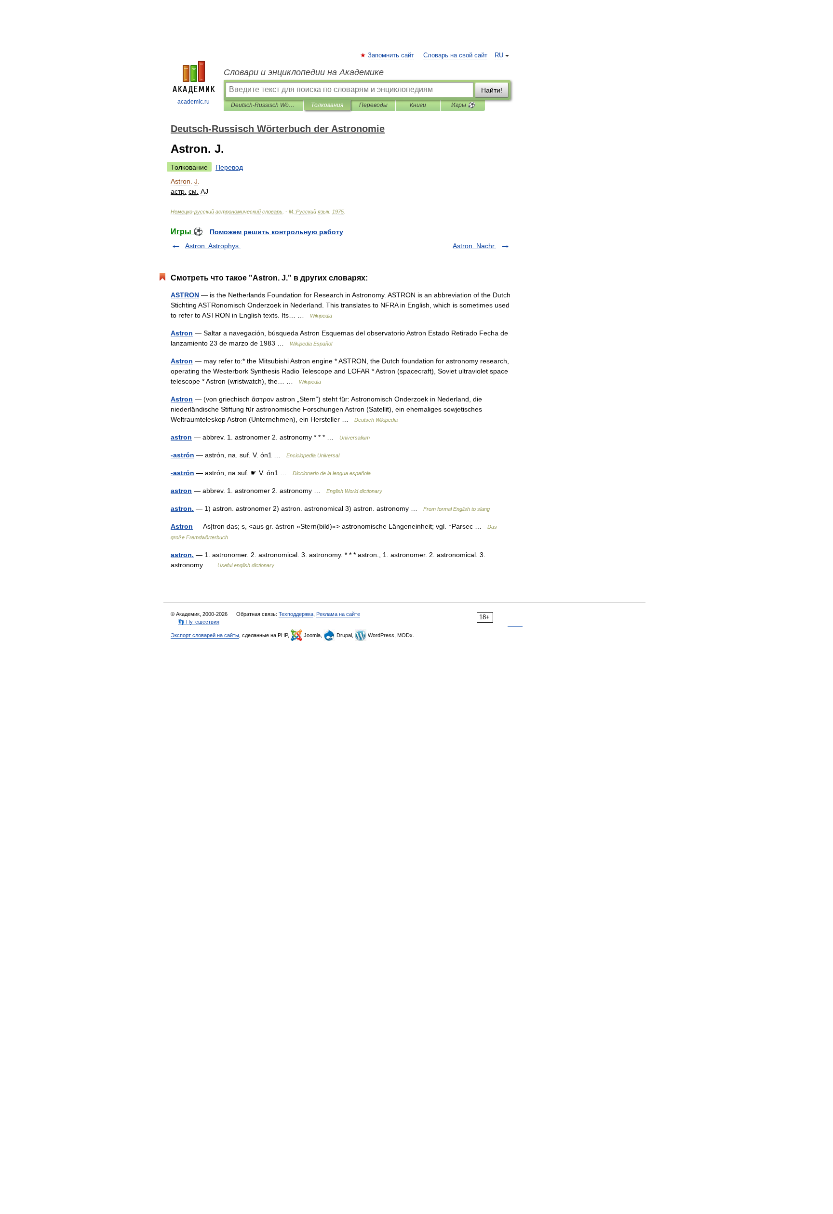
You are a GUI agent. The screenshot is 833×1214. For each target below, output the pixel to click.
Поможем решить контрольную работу (276, 232)
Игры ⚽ (463, 105)
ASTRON (185, 295)
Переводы (373, 105)
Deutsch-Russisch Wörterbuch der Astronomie (263, 105)
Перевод (229, 167)
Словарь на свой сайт (455, 55)
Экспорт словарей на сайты (205, 635)
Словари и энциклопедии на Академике (304, 72)
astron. (182, 508)
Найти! (491, 90)
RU (499, 55)
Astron (182, 333)
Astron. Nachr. (474, 246)
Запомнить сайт (391, 55)
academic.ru (193, 101)
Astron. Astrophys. (213, 246)
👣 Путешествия (198, 622)
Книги (418, 105)
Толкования (327, 105)
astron (181, 437)
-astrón (182, 455)
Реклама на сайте (338, 614)
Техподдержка (296, 614)
